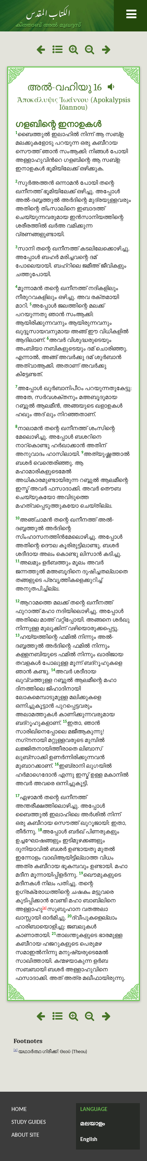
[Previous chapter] (40, 50)
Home (19, 1109)
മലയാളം (92, 1123)
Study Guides (28, 1122)
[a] (44, 908)
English (88, 1139)
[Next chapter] (106, 50)
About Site (25, 1135)
